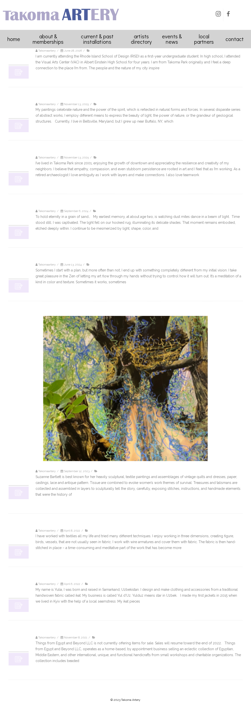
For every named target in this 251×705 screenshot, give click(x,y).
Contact (235, 38)
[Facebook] (228, 15)
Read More (43, 74)
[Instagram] (218, 15)
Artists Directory (141, 39)
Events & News (172, 39)
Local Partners (204, 39)
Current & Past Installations (97, 39)
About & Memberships (48, 39)
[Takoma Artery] (61, 22)
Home (13, 38)
